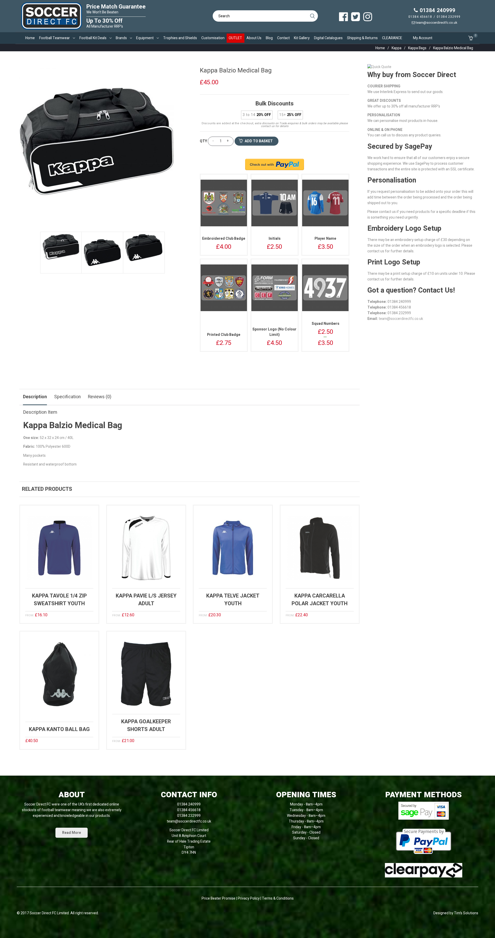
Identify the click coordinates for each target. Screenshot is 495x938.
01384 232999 (448, 16)
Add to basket (259, 141)
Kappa (396, 48)
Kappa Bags (417, 48)
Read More (71, 832)
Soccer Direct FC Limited (49, 913)
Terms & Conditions (278, 898)
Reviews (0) (99, 397)
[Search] (312, 16)
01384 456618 (420, 16)
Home (380, 48)
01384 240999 (436, 10)
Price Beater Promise (218, 898)
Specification (67, 397)
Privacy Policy (249, 898)
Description (35, 397)
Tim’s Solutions (466, 913)
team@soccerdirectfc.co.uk (436, 22)
